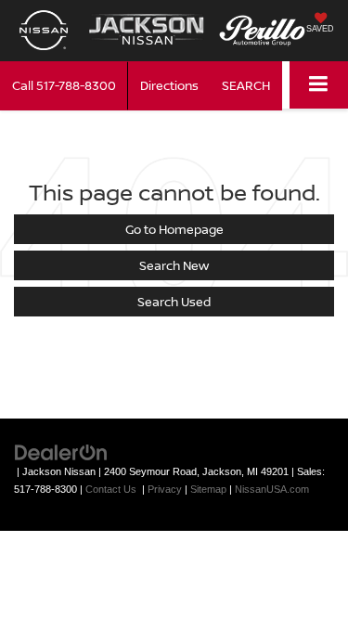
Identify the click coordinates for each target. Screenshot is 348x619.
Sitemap (208, 489)
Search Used (174, 301)
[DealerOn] (61, 451)
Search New (174, 265)
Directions (169, 85)
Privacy (165, 489)
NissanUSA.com (272, 489)
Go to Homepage (174, 229)
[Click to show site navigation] (319, 85)
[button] (64, 85)
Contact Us (110, 489)
